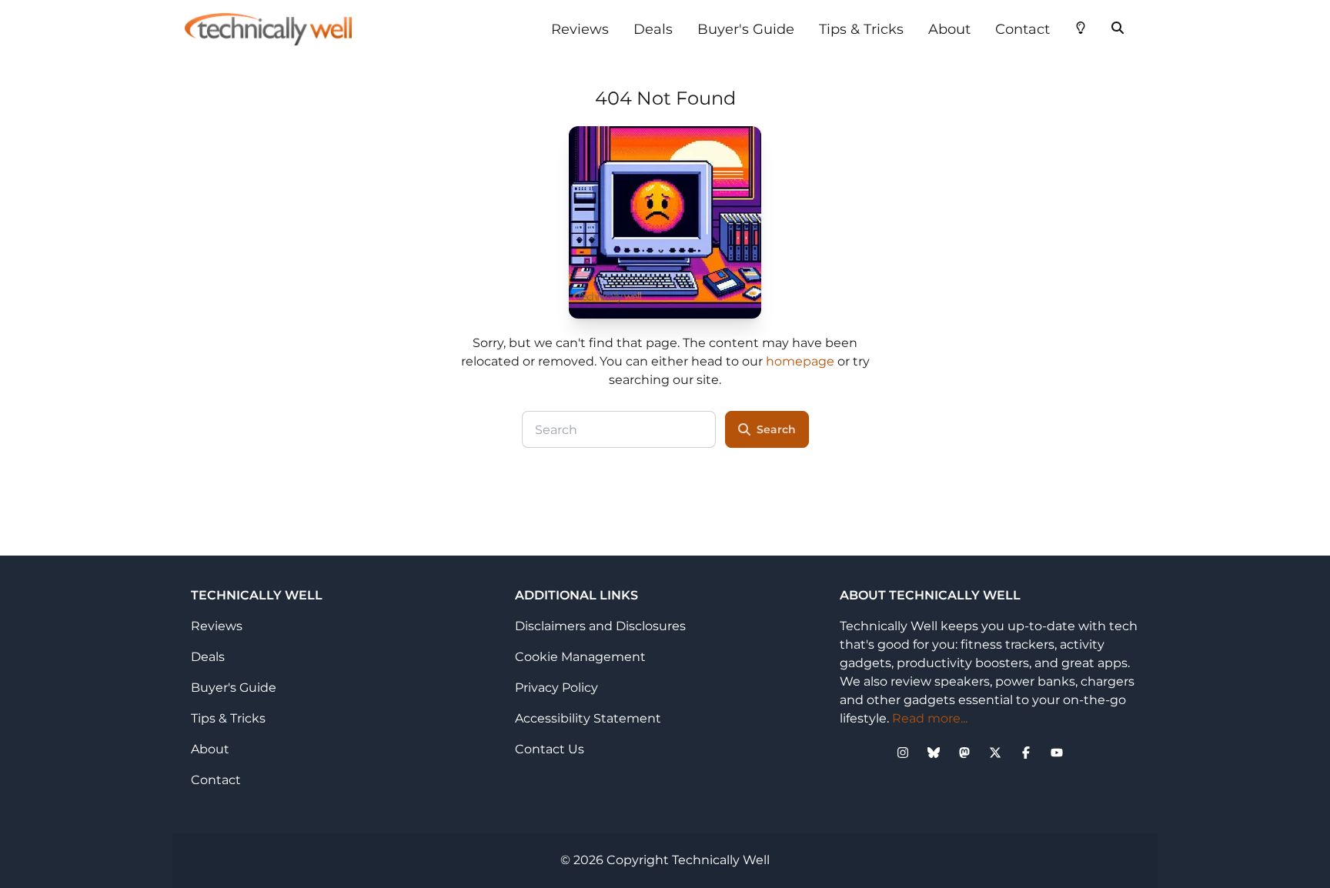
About (949, 29)
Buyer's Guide (745, 29)
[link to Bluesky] (933, 752)
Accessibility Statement (588, 718)
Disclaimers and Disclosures (600, 626)
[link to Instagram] (903, 752)
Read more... (929, 718)
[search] (1117, 26)
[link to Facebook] (1026, 752)
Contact (1022, 29)
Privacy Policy (556, 687)
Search (776, 429)
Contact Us (549, 749)
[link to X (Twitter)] (995, 752)
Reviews (580, 29)
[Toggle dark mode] (1080, 26)
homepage (800, 361)
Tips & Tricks (861, 29)
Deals (653, 29)
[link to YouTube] (1057, 752)
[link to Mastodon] (964, 752)
